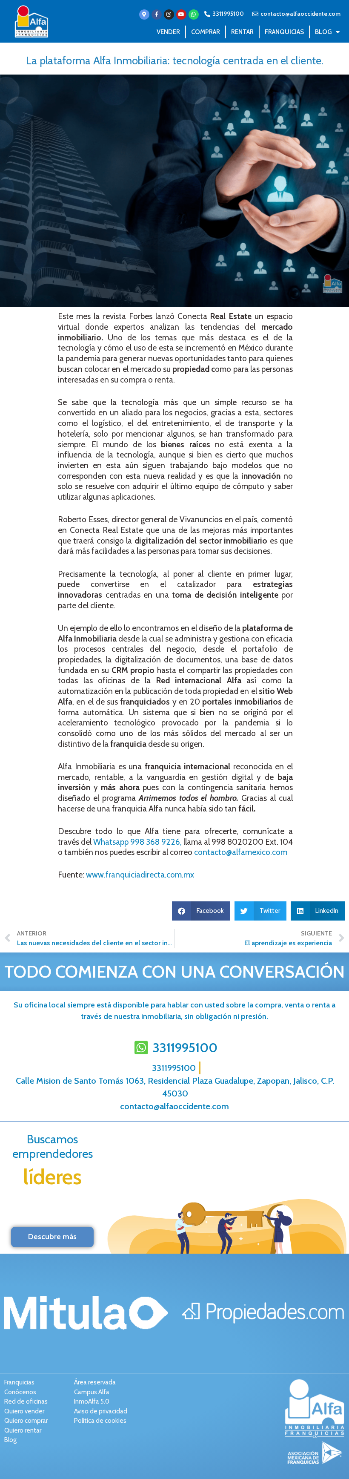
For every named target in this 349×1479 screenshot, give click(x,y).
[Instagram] (169, 14)
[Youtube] (181, 14)
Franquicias (284, 32)
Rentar (242, 32)
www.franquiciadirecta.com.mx (140, 875)
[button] (201, 911)
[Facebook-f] (157, 14)
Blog (323, 32)
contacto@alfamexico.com (240, 852)
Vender (168, 32)
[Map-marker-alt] (144, 14)
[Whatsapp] (194, 14)
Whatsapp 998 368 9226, (137, 842)
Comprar (205, 32)
